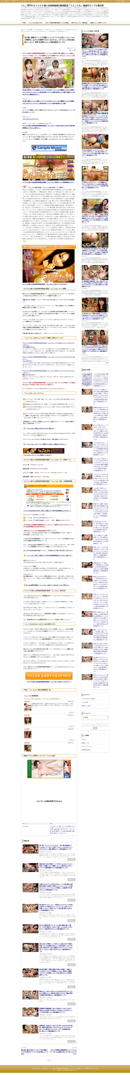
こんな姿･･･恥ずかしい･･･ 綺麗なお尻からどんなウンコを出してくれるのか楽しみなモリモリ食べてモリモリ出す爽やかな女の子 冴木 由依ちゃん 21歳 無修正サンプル (100, 494)
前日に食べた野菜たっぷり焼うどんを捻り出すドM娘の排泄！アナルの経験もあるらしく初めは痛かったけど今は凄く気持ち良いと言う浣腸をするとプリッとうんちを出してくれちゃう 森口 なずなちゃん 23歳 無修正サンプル (56, 947)
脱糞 (73, 831)
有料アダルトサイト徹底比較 (79, 22)
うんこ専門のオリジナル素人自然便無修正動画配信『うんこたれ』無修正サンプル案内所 (62, 5)
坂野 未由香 (56, 829)
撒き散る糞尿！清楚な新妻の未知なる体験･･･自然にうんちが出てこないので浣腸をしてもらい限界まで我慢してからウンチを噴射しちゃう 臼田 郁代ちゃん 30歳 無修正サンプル (56, 972)
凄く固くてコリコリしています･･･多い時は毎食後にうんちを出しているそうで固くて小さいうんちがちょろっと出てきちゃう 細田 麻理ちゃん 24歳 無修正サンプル (56, 847)
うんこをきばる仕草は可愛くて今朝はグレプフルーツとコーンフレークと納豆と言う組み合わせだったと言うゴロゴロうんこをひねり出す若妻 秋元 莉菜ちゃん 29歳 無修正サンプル (100, 380)
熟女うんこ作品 (86, 705)
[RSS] (117, 1)
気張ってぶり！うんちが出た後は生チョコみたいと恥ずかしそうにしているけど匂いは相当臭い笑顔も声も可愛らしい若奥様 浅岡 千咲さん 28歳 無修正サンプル (100, 553)
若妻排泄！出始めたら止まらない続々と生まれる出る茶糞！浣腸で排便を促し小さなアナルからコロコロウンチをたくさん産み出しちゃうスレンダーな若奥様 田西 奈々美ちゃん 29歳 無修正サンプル (56, 1028)
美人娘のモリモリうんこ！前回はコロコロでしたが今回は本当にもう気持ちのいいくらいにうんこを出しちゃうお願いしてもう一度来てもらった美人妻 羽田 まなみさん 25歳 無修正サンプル (56, 907)
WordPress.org (86, 750)
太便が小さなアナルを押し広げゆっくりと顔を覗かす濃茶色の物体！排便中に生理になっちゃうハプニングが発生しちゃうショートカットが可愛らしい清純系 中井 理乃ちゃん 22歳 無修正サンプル (56, 887)
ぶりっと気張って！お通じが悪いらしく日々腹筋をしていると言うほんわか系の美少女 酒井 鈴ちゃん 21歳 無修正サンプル (100, 539)
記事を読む (71, 859)
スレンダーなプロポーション (62, 828)
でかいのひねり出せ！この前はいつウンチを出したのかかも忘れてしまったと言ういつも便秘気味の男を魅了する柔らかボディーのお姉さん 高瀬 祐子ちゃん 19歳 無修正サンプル (100, 448)
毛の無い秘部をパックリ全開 (58, 831)
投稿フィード (85, 743)
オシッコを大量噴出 (66, 826)
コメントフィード (87, 746)
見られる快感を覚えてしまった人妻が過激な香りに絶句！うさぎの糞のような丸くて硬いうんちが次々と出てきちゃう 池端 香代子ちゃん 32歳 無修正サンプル (56, 927)
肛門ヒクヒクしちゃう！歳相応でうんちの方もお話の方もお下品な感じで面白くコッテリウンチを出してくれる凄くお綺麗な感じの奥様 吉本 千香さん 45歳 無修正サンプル (100, 681)
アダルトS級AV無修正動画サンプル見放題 (56, 22)
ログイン (84, 739)
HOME (24, 22)
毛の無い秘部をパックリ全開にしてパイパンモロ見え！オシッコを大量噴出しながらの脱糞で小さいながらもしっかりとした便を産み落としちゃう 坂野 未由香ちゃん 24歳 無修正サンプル (49, 39)
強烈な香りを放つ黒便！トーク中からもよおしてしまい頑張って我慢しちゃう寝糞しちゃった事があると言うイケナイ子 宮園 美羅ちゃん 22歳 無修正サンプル (56, 866)
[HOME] (120, 1)
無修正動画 (68, 831)
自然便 (51, 833)
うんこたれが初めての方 (35, 22)
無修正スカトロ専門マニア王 (98, 22)
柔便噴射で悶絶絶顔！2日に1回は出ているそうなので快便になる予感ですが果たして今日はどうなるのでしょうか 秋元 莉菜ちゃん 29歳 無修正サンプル (56, 1010)
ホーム (49, 1060)
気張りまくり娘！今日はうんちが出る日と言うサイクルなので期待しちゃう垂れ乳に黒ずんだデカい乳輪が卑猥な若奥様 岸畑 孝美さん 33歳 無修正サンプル (56, 993)
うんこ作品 (73, 50)
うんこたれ (52, 826)
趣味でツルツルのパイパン (60, 833)
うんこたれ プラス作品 (88, 698)
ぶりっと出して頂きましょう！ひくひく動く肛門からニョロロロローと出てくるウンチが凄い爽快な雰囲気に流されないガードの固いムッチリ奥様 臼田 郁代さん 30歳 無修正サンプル (100, 464)
